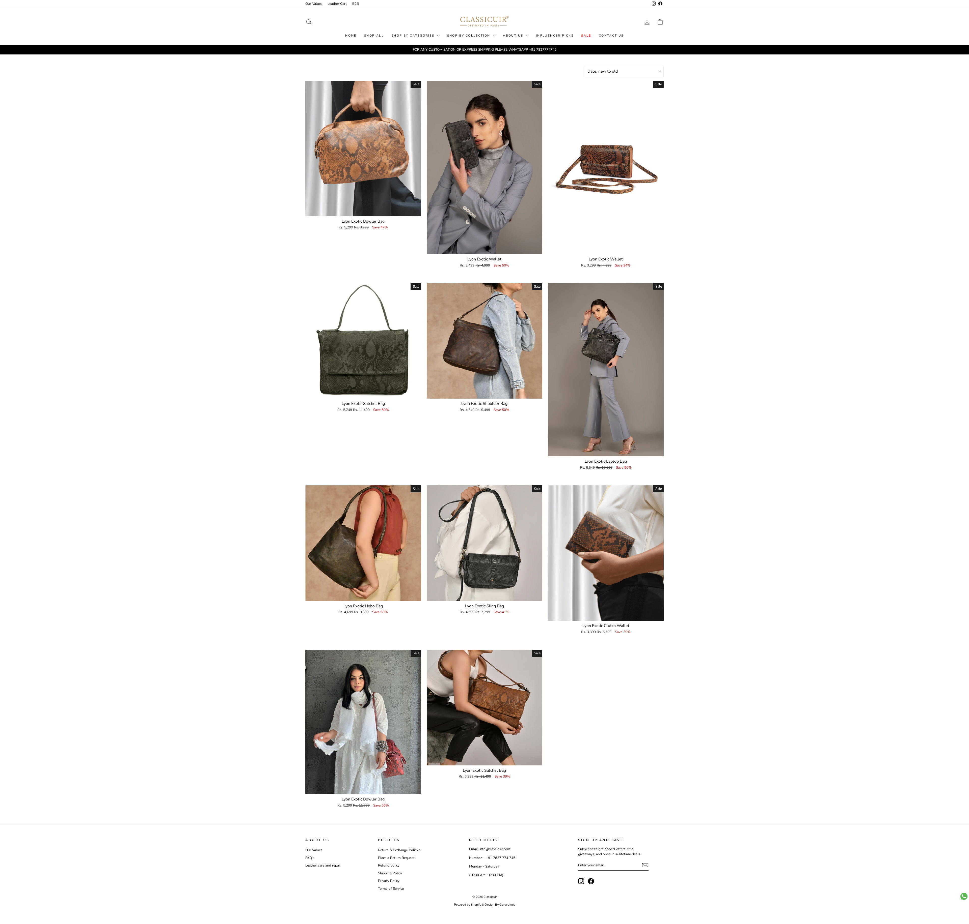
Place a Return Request (396, 857)
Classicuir (490, 897)
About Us (514, 36)
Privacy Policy (388, 880)
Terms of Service (391, 888)
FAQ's (309, 857)
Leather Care (337, 3)
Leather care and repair (323, 865)
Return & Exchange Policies (399, 850)
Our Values (313, 3)
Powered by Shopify (467, 905)
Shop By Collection (469, 36)
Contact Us (611, 36)
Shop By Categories (413, 36)
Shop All (374, 36)
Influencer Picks (555, 36)
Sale (586, 36)
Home (351, 36)
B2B (355, 3)
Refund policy (388, 865)
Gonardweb (507, 905)
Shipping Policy (390, 873)
